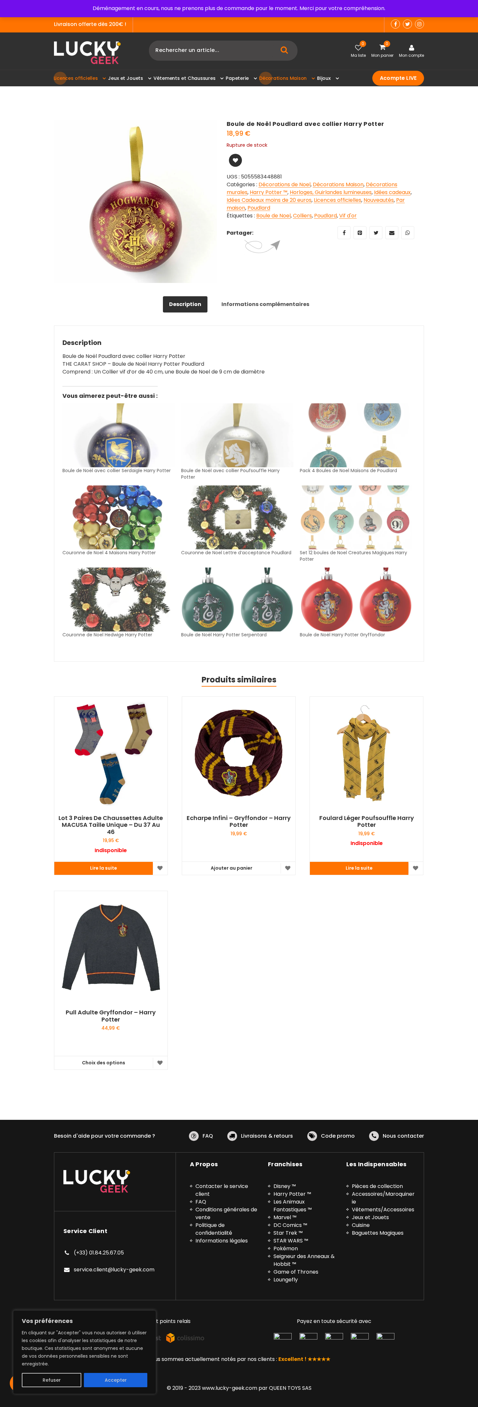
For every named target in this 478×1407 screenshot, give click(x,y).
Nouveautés (379, 200)
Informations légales (221, 1240)
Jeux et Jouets (370, 1217)
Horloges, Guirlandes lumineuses (331, 192)
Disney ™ (284, 1186)
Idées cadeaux (392, 192)
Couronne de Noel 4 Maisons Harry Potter (109, 552)
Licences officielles (337, 200)
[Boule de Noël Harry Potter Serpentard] (237, 599)
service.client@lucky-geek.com (114, 1269)
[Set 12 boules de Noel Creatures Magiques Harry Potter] (356, 517)
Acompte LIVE (398, 78)
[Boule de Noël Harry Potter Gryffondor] (356, 599)
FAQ (208, 1136)
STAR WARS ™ (290, 1240)
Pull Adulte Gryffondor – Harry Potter (111, 1016)
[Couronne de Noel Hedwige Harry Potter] (118, 599)
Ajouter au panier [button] (231, 868)
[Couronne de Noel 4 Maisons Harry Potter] (118, 517)
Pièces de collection (377, 1186)
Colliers (302, 215)
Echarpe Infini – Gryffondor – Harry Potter (239, 821)
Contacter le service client (221, 1190)
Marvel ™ (285, 1217)
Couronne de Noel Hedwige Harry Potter (107, 634)
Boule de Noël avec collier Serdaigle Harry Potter (116, 470)
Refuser (52, 1380)
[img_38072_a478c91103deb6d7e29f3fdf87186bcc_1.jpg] (135, 201)
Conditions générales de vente (226, 1213)
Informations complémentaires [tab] (265, 304)
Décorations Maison (338, 184)
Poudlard (258, 208)
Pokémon (285, 1248)
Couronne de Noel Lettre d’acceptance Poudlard (236, 552)
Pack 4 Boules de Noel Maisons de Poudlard (348, 470)
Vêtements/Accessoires (383, 1209)
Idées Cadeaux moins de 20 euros (269, 200)
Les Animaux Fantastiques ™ (292, 1205)
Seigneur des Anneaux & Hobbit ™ (304, 1260)
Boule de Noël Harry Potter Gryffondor (342, 634)
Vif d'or (348, 215)
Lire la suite (103, 868)
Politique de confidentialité (213, 1229)
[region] (84, 1352)
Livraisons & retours (267, 1136)
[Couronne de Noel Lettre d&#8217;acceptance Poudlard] (237, 517)
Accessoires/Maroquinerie (383, 1197)
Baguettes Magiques (378, 1233)
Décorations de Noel (285, 184)
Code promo (338, 1136)
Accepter (116, 1380)
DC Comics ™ (290, 1225)
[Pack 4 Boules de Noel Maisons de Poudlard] (356, 435)
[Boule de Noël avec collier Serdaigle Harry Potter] (118, 435)
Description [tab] (185, 304)
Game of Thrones (295, 1272)
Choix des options (103, 1062)
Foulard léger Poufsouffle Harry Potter (366, 821)
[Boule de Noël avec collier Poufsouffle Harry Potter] (237, 435)
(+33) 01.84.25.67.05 (99, 1252)
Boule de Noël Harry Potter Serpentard (224, 634)
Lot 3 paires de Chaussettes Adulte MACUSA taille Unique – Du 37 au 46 (111, 825)
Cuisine (361, 1225)
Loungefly (285, 1279)
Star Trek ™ (288, 1233)
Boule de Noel (273, 215)
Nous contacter (403, 1136)
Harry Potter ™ (268, 192)
